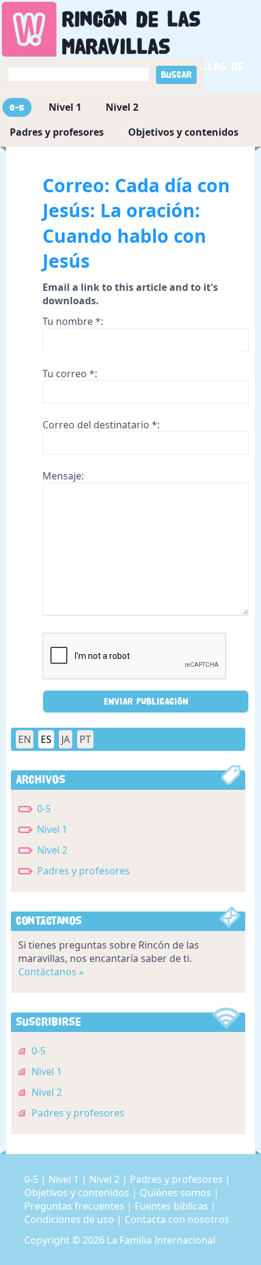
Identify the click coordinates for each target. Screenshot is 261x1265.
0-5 (17, 107)
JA (65, 739)
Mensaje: (63, 476)
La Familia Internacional (161, 1240)
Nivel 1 (65, 107)
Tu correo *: (69, 373)
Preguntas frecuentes (75, 1206)
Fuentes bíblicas (173, 1206)
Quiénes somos (177, 1192)
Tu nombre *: (72, 321)
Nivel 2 (122, 107)
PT (85, 739)
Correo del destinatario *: (101, 424)
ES (46, 739)
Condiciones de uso (70, 1219)
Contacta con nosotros (176, 1219)
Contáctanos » (51, 971)
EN (24, 739)
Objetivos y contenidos (183, 132)
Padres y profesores (57, 132)
